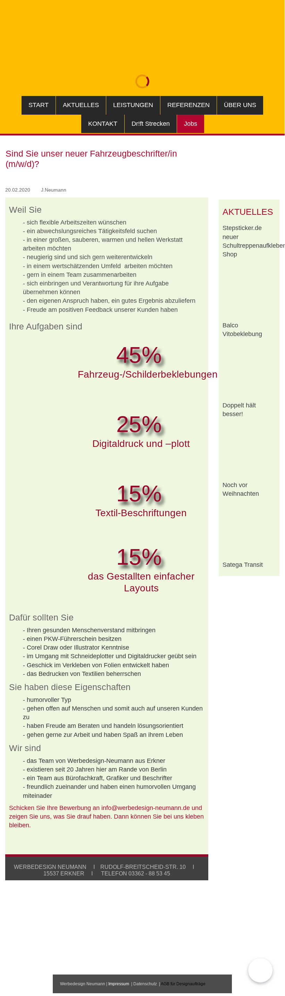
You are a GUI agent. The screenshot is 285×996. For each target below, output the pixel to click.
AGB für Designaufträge (183, 983)
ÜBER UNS (240, 105)
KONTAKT (102, 123)
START (38, 105)
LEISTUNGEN (133, 105)
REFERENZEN (188, 105)
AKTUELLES (81, 105)
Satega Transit (243, 564)
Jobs (190, 123)
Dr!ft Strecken (151, 123)
